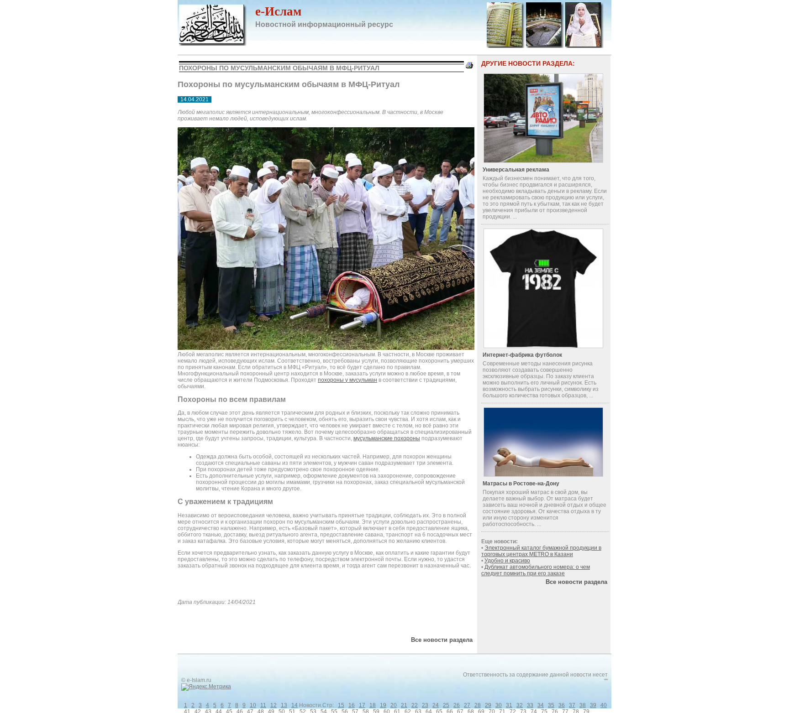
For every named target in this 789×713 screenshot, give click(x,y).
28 (477, 705)
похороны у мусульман (347, 380)
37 (572, 705)
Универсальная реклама (516, 170)
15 (341, 705)
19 (383, 705)
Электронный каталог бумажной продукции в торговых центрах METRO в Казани (541, 551)
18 (372, 705)
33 (530, 705)
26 (456, 705)
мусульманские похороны (386, 438)
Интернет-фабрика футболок (522, 355)
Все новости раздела (442, 639)
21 (404, 705)
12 (273, 705)
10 (253, 705)
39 (593, 705)
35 (551, 705)
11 (263, 705)
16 (351, 705)
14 (294, 705)
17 (362, 705)
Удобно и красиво (507, 560)
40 (603, 705)
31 (509, 705)
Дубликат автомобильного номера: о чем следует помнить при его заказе (535, 570)
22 (414, 705)
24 (435, 705)
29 (488, 705)
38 (582, 705)
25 (446, 705)
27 (467, 705)
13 (284, 705)
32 (519, 705)
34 (540, 705)
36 (561, 705)
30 (498, 705)
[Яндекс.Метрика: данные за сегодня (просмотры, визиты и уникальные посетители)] (206, 687)
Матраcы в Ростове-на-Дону (521, 483)
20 (393, 705)
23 (425, 705)
